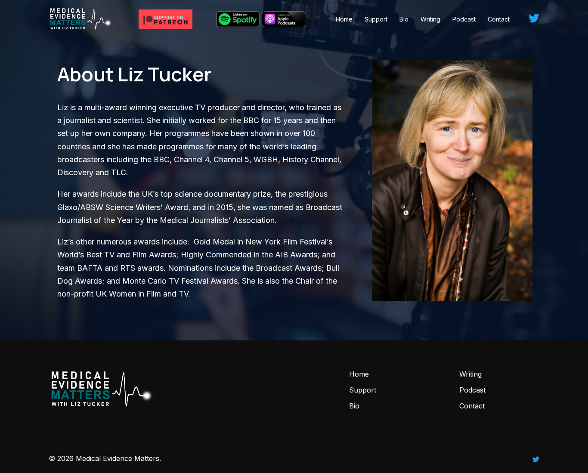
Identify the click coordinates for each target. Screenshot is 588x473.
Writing (430, 19)
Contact (499, 19)
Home (344, 19)
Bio (404, 19)
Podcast (464, 19)
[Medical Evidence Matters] (81, 18)
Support (376, 19)
